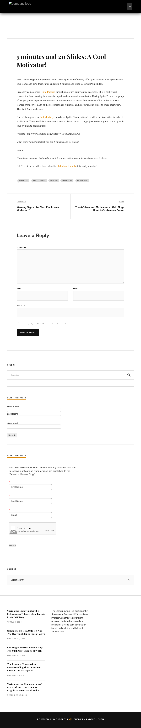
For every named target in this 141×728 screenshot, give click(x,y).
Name (19, 288)
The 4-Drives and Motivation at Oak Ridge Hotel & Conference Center (99, 208)
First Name (13, 406)
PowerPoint (82, 180)
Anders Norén (95, 719)
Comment (22, 247)
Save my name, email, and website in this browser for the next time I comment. (43, 324)
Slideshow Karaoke (67, 166)
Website (21, 305)
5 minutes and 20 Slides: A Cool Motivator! (61, 60)
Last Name (12, 414)
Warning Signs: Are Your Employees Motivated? (38, 208)
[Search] (129, 375)
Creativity (23, 180)
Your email (12, 423)
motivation (67, 180)
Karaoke (54, 180)
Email (76, 288)
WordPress (60, 719)
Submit (12, 545)
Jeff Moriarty (46, 117)
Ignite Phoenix (48, 91)
